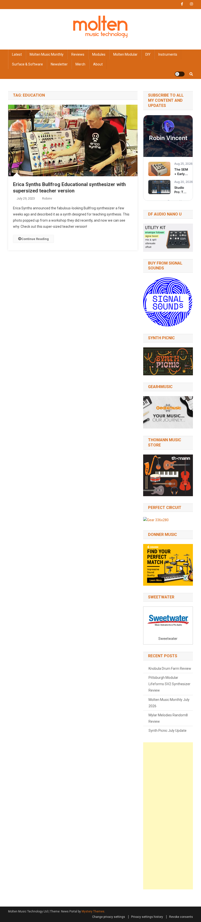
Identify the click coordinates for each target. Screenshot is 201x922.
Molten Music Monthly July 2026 (169, 703)
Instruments (167, 54)
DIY (148, 54)
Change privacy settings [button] (108, 917)
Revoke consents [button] (181, 917)
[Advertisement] (168, 815)
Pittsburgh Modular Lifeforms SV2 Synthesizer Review (169, 684)
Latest (17, 54)
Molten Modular (125, 54)
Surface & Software (27, 64)
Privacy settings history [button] (147, 917)
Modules (98, 54)
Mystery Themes (93, 911)
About (98, 64)
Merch (80, 64)
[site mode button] (180, 74)
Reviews (77, 54)
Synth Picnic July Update (168, 731)
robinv (47, 198)
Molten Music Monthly (46, 54)
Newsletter (59, 64)
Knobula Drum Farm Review (170, 668)
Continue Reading (35, 239)
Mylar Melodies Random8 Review (168, 718)
